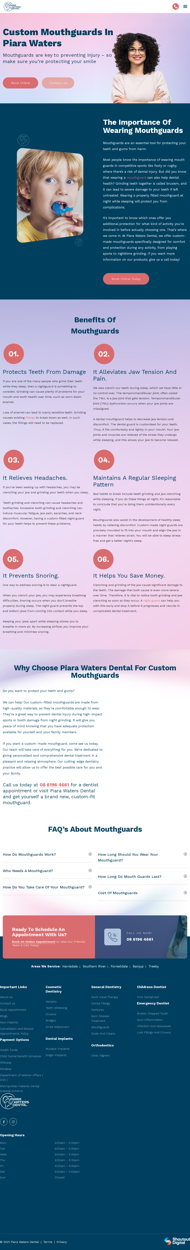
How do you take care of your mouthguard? (44, 887)
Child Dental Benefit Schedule (20, 1056)
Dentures (97, 1009)
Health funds (9, 1050)
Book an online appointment (33, 941)
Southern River (94, 966)
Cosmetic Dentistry (54, 989)
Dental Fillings (100, 1003)
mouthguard (136, 177)
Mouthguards (100, 1027)
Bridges (51, 1020)
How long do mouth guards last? (129, 876)
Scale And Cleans (103, 1033)
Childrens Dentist (151, 987)
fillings (30, 417)
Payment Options (14, 1040)
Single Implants (56, 1055)
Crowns (51, 1014)
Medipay (6, 1069)
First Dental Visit (148, 997)
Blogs (4, 1016)
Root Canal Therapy (104, 997)
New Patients (9, 1022)
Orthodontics (102, 1045)
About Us (6, 997)
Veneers (51, 1001)
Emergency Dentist (153, 1003)
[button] (20, 82)
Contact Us (7, 1003)
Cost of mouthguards (117, 893)
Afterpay (6, 1062)
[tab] (47, 854)
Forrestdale (119, 966)
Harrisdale (70, 966)
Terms (47, 1242)
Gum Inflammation (150, 1020)
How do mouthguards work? (29, 854)
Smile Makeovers (57, 1027)
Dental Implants (59, 1038)
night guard (151, 600)
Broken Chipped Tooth (152, 1013)
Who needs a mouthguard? (28, 871)
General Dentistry (106, 987)
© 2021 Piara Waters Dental (19, 1242)
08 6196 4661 (54, 784)
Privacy (62, 1242)
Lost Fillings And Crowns (154, 1032)
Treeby (154, 966)
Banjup (138, 966)
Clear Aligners (100, 1055)
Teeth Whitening (56, 1008)
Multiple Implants (58, 1049)
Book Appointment (13, 1009)
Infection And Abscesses (154, 1026)
